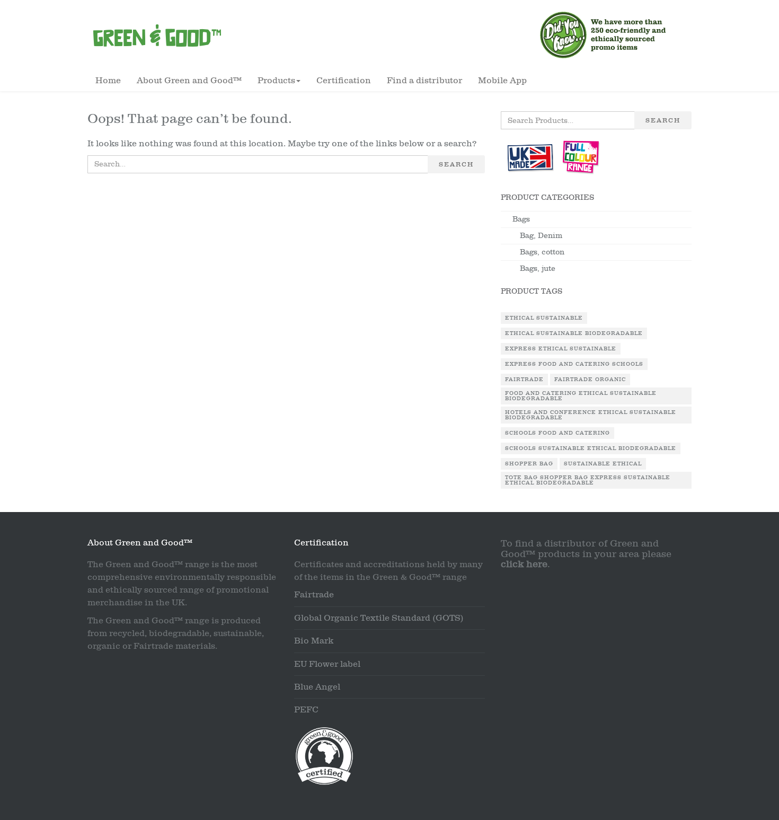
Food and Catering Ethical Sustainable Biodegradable (581, 396)
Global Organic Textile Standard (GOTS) (379, 618)
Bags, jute (537, 268)
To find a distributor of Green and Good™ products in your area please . (586, 554)
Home (108, 80)
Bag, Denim (541, 235)
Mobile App (502, 80)
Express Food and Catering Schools (574, 364)
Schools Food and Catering (557, 433)
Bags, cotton (542, 252)
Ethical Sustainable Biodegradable (574, 333)
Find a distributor (424, 80)
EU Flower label (327, 664)
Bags (521, 219)
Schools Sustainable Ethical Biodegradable (590, 448)
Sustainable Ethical (603, 464)
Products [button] (276, 80)
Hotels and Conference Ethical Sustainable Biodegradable (590, 415)
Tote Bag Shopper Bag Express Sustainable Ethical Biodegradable (587, 480)
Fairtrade (524, 379)
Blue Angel (317, 687)
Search (456, 164)
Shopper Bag (529, 464)
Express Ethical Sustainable (560, 349)
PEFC (306, 710)
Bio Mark (313, 641)
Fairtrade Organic (590, 379)
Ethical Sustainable (544, 318)
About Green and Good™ (189, 80)
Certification (343, 80)
